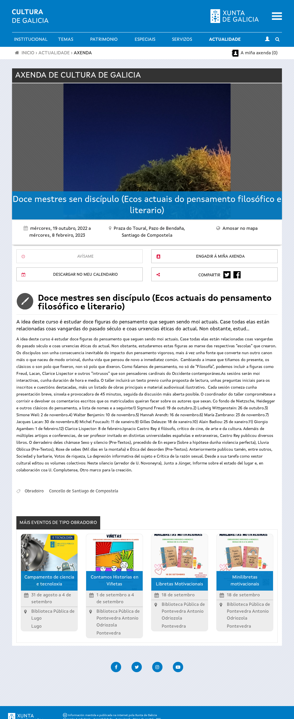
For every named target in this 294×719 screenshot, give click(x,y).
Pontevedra (108, 633)
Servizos (182, 39)
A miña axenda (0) (259, 53)
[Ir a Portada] (30, 19)
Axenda (83, 53)
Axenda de (78, 76)
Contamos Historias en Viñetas (114, 581)
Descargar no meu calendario (85, 275)
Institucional (31, 39)
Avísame (85, 257)
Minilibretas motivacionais (245, 581)
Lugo (36, 626)
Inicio (28, 53)
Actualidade (225, 39)
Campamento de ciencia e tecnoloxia (49, 581)
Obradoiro (34, 491)
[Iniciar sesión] (267, 39)
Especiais (145, 39)
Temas (65, 39)
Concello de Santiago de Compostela (83, 491)
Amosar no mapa (240, 228)
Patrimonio (104, 39)
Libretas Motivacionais (179, 584)
